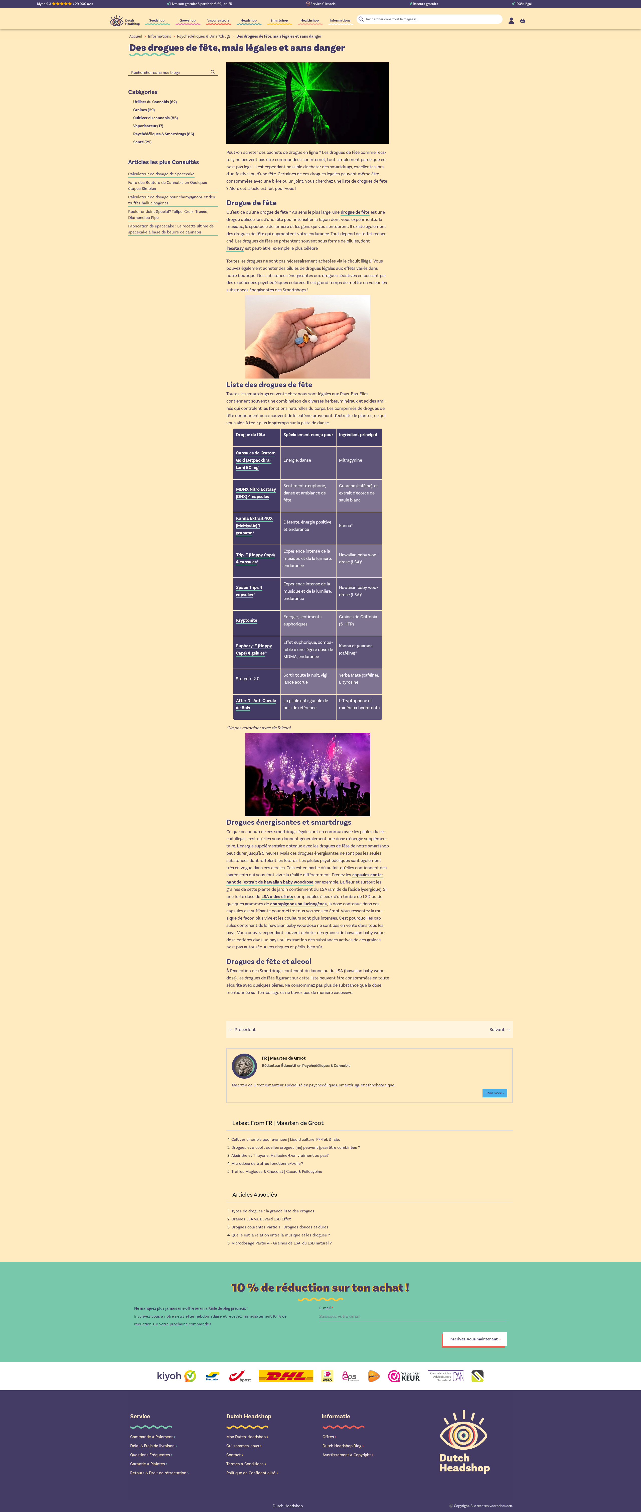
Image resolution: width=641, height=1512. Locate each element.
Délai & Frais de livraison (153, 1445)
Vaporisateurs (218, 20)
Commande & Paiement (153, 1436)
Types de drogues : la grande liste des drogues (272, 1211)
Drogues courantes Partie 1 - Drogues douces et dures (280, 1227)
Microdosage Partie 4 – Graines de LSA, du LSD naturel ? (281, 1243)
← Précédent (242, 1029)
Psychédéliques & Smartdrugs (204, 36)
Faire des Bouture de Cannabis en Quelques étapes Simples (167, 185)
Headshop (249, 20)
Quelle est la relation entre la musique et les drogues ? (280, 1235)
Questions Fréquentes (151, 1454)
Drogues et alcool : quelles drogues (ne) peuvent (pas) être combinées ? (295, 1147)
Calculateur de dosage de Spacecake (161, 174)
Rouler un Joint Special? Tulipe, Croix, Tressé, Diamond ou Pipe (168, 214)
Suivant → (500, 1029)
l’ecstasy (235, 248)
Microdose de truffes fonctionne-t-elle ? (267, 1163)
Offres (330, 1436)
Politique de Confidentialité (252, 1472)
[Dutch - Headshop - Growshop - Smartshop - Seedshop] (125, 20)
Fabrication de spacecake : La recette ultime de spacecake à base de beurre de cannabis (171, 229)
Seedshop (157, 20)
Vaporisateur (148, 126)
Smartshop (279, 20)
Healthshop (309, 20)
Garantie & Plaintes (149, 1463)
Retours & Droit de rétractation (159, 1472)
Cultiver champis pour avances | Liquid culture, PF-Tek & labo (285, 1139)
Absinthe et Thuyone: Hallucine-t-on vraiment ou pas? (280, 1155)
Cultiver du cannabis (155, 117)
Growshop (188, 20)
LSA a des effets (277, 896)
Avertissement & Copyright (348, 1454)
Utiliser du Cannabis (155, 101)
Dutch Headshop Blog (343, 1445)
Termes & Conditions (246, 1463)
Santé (142, 142)
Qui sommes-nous (244, 1445)
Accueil (135, 36)
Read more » (495, 1093)
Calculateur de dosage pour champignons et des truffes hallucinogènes (171, 200)
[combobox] (173, 72)
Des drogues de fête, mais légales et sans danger (278, 36)
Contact (234, 1454)
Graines (144, 109)
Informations (340, 20)
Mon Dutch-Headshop (247, 1436)
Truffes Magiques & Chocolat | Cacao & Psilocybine (276, 1171)
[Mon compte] (511, 21)
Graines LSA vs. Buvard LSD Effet (261, 1219)
